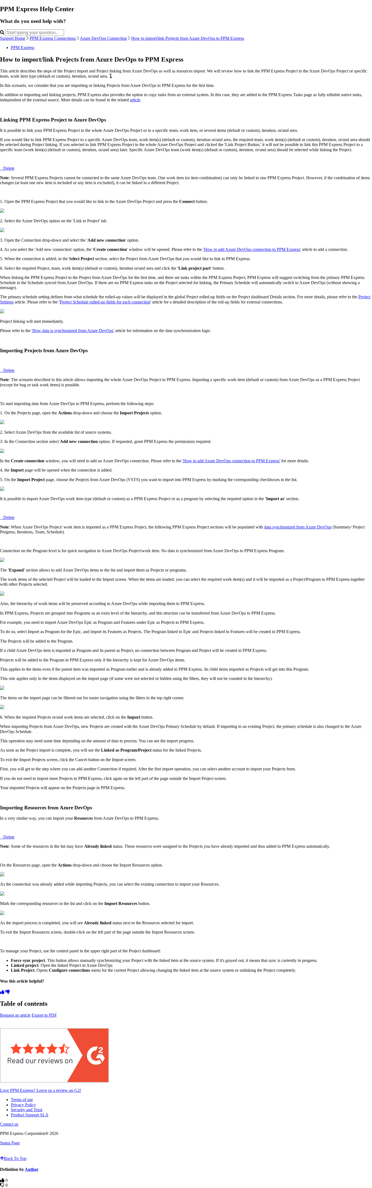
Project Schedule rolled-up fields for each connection (105, 302)
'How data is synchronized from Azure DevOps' (73, 330)
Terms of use (22, 1099)
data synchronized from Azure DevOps (297, 527)
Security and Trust (26, 1109)
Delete (8, 168)
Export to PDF (44, 1015)
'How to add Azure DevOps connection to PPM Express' (252, 249)
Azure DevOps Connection (103, 38)
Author (31, 1169)
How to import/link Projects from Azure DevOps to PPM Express (187, 38)
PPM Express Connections (53, 38)
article (135, 100)
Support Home (12, 38)
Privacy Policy (23, 1104)
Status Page (10, 1143)
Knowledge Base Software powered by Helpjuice (186, 1153)
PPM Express (22, 47)
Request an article (15, 1015)
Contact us (9, 1124)
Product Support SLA (29, 1115)
